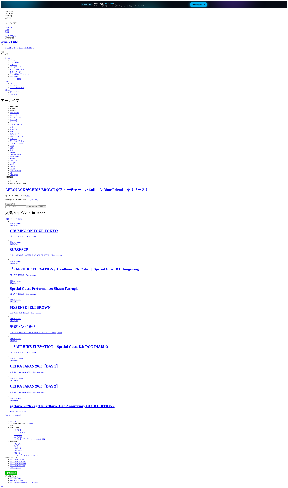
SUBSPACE (19, 250)
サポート (18, 448)
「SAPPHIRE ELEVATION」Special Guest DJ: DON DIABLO (59, 347)
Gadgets (13, 162)
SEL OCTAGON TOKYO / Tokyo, (25, 313)
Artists (7, 81)
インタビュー (15, 117)
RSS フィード (15, 468)
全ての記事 (14, 113)
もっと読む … (35, 200)
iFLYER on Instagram (18, 464)
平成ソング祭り (23, 327)
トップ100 (14, 85)
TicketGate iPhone (16, 480)
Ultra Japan (14, 175)
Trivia (12, 165)
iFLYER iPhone (15, 478)
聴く (12, 148)
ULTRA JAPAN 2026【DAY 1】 (35, 366)
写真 (7, 32)
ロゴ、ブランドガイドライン (26, 455)
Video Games (15, 156)
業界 (12, 132)
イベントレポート (17, 69)
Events (7, 58)
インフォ (18, 444)
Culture (12, 169)
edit (14, 36)
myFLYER (9, 36)
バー (7, 30)
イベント (9, 27)
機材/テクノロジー (17, 136)
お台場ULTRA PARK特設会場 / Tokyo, (27, 372)
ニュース (13, 115)
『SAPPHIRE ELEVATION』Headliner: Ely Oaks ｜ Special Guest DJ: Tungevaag (74, 269)
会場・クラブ (15, 72)
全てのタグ (14, 129)
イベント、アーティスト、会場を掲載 (29, 439)
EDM (12, 146)
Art (11, 173)
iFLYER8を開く (198, 4)
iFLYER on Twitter (17, 460)
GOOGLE (42, 206)
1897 (28, 196)
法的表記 (18, 451)
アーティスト (19, 432)
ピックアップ (15, 67)
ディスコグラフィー (18, 141)
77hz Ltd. (29, 423)
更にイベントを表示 (13, 219)
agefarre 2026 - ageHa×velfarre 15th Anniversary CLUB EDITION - (62, 406)
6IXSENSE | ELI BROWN (30, 307)
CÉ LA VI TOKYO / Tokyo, (23, 236)
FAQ (16, 446)
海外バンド (14, 134)
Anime (12, 167)
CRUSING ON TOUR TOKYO (34, 231)
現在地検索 (14, 77)
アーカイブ (14, 92)
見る (12, 150)
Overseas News (15, 154)
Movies (12, 158)
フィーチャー (15, 122)
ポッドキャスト (16, 124)
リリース (13, 120)
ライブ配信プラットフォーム (21, 74)
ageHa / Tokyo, (18, 411)
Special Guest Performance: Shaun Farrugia (44, 288)
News (7, 90)
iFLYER (13, 421)
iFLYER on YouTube (17, 466)
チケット (13, 65)
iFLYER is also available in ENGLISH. (19, 48)
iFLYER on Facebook (18, 462)
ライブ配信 (14, 62)
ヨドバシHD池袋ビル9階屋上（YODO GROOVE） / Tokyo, (36, 255)
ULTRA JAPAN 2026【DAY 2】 (35, 386)
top (2, 486)
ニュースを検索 (32, 206)
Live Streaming (15, 171)
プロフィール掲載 (17, 88)
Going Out (14, 160)
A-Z (11, 83)
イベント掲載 (15, 79)
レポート (13, 94)
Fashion (13, 152)
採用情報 (18, 453)
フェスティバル (16, 143)
